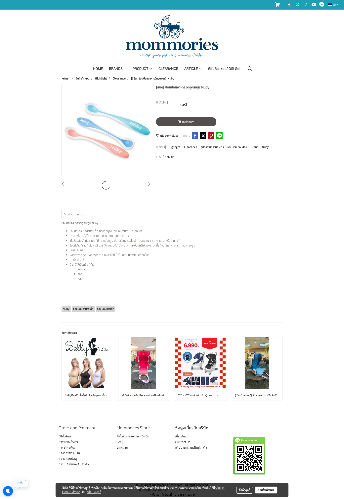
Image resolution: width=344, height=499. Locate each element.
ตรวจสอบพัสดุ (68, 459)
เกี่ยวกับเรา (182, 436)
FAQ (120, 442)
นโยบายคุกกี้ (94, 492)
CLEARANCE (168, 69)
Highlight (174, 147)
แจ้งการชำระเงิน (69, 453)
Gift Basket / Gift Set (224, 69)
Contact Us (182, 442)
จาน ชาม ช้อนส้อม (237, 147)
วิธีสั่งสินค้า (65, 436)
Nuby (265, 147)
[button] (249, 68)
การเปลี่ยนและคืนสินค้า (74, 464)
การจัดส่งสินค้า (68, 442)
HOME (98, 69)
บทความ (122, 447)
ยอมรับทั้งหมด (266, 490)
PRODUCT (141, 69)
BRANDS (116, 69)
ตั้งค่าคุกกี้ (244, 490)
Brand (255, 147)
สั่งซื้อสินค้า (187, 122)
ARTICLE (191, 69)
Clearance (191, 147)
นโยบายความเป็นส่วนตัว (191, 447)
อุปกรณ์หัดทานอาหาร (213, 147)
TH (334, 4)
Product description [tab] (76, 214)
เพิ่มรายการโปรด (168, 136)
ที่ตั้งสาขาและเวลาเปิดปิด (133, 436)
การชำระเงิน (67, 447)
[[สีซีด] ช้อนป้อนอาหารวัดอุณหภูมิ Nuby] (106, 131)
